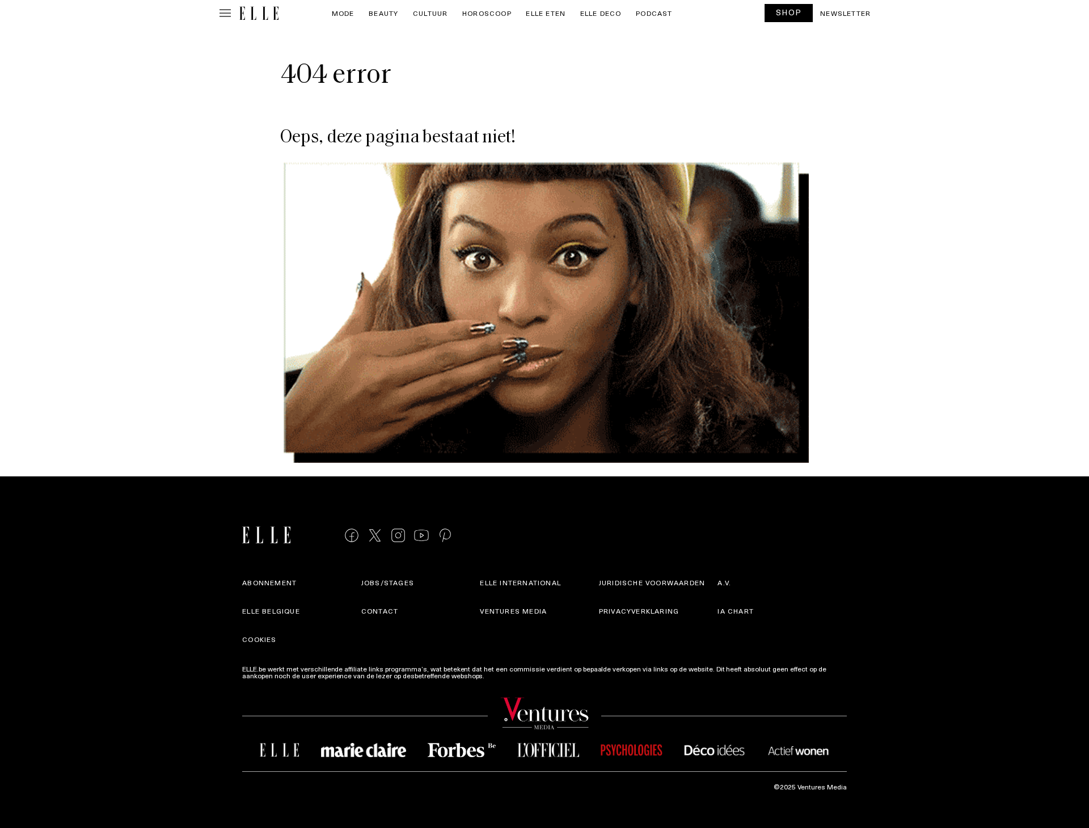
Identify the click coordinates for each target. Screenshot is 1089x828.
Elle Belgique (271, 611)
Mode (343, 13)
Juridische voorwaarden (652, 582)
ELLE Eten (545, 13)
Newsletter (845, 13)
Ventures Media (513, 611)
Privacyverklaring (639, 611)
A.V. (724, 582)
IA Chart (735, 611)
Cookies (259, 639)
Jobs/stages (387, 582)
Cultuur (430, 13)
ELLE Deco (601, 13)
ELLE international (520, 582)
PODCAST (654, 13)
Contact (379, 611)
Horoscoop (487, 13)
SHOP (789, 12)
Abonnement (269, 582)
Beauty (383, 13)
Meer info (501, 675)
